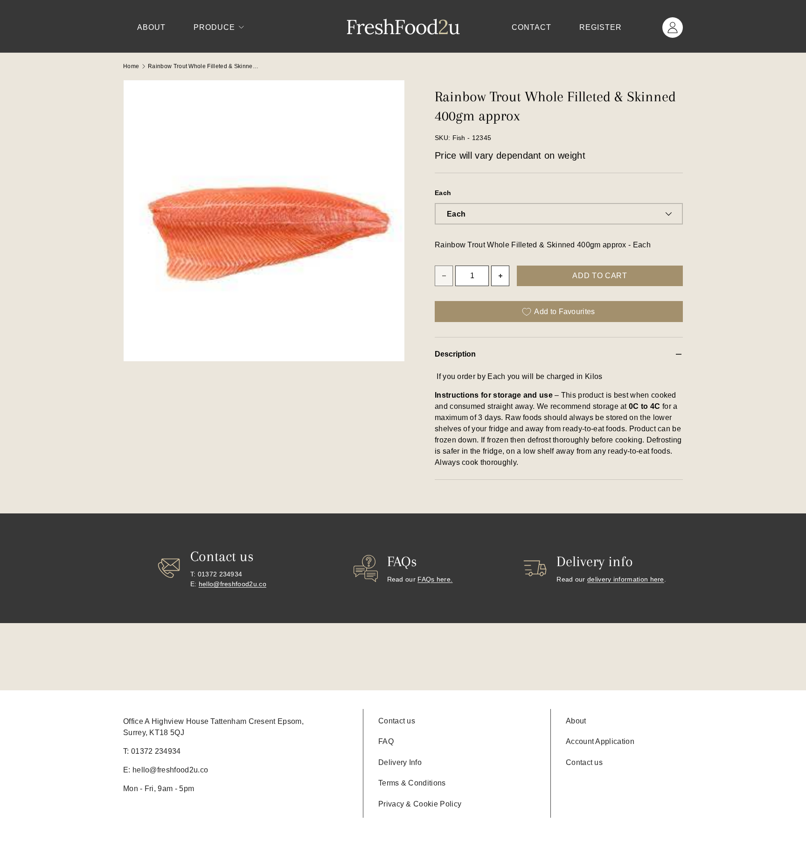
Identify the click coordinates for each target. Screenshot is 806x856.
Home (131, 66)
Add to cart (599, 276)
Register (600, 27)
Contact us (396, 721)
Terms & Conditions (412, 783)
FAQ (386, 741)
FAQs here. (434, 579)
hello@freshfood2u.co (232, 584)
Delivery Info (400, 762)
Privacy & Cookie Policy (419, 804)
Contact (531, 27)
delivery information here (625, 579)
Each (443, 192)
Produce (214, 27)
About (151, 27)
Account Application (600, 741)
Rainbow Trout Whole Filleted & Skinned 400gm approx (204, 66)
